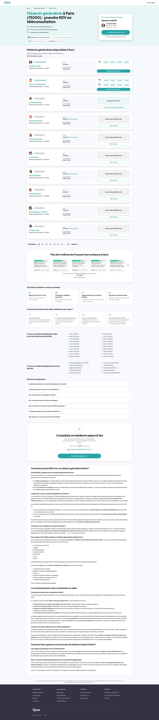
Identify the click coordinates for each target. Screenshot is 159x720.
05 (54, 244)
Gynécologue (36, 695)
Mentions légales (37, 715)
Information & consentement (112, 695)
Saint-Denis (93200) (76, 365)
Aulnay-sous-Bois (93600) (111, 373)
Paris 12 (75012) (108, 336)
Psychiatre (36, 701)
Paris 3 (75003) (74, 339)
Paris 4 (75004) (74, 341)
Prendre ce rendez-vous (115, 32)
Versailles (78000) (109, 370)
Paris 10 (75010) (74, 356)
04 (50, 244)
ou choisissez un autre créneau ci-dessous (115, 36)
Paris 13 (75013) (108, 339)
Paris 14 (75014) (108, 341)
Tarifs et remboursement (63, 698)
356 (68, 244)
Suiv (74, 244)
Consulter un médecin (78, 456)
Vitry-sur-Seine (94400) (111, 363)
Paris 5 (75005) (74, 344)
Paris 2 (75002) (74, 336)
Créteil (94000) (108, 365)
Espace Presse (84, 698)
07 (62, 244)
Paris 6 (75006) (74, 346)
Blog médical (60, 692)
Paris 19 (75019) (108, 354)
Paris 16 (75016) (108, 346)
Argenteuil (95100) (75, 368)
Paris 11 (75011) (107, 334)
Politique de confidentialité (111, 692)
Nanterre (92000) (75, 373)
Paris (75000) (52, 8)
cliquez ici (69, 533)
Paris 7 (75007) (74, 349)
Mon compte (151, 2)
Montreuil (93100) (75, 370)
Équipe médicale (61, 695)
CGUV (45, 715)
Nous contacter (84, 695)
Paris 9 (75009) (74, 354)
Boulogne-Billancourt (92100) (79, 363)
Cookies (106, 698)
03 (46, 244)
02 (43, 244)
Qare (28, 8)
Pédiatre (35, 698)
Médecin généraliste (39, 8)
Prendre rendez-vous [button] (113, 71)
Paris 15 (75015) (108, 344)
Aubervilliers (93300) (110, 368)
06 (58, 244)
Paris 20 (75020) (108, 356)
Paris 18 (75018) (108, 351)
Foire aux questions (85, 692)
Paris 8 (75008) (74, 351)
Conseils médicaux (62, 701)
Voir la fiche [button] (113, 126)
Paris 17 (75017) (108, 349)
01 (39, 244)
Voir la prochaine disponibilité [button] (113, 107)
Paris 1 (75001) (74, 334)
